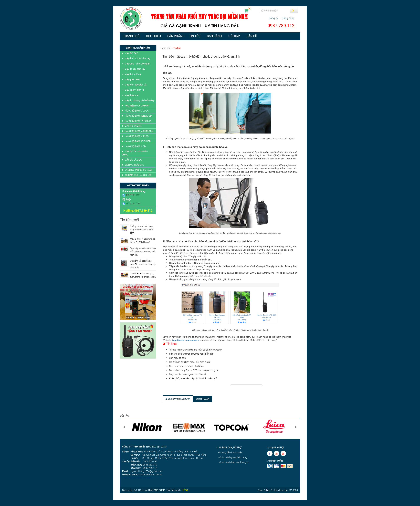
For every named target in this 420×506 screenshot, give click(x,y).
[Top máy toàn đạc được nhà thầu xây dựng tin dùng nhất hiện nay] (124, 249)
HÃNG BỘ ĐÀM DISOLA (136, 110)
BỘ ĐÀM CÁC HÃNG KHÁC (138, 174)
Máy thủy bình (132, 95)
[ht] (124, 203)
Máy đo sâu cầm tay (135, 68)
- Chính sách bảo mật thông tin (233, 462)
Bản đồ (251, 36)
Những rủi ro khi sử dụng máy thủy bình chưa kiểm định (141, 229)
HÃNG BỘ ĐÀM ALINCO (137, 136)
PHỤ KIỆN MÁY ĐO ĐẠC (137, 105)
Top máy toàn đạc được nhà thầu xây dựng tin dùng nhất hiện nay (143, 251)
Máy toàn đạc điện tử (135, 84)
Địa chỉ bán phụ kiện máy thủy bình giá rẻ (189, 361)
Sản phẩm (175, 36)
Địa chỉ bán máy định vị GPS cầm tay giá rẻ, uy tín (194, 370)
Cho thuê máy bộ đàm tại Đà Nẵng (186, 366)
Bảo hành (214, 36)
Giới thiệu (153, 36)
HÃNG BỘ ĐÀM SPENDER (138, 141)
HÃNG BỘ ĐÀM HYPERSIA (138, 120)
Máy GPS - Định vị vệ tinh (137, 63)
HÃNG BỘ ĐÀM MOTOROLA (139, 131)
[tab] (178, 398)
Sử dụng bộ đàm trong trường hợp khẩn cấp (191, 353)
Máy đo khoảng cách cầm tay (139, 100)
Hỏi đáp (234, 36)
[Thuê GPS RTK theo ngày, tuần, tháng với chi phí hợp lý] (124, 275)
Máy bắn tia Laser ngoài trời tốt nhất (187, 374)
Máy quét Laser (132, 79)
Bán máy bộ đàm (177, 357)
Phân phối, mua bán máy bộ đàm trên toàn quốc (193, 378)
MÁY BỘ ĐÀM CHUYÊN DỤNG (135, 153)
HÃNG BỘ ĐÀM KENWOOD (138, 115)
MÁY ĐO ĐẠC (131, 53)
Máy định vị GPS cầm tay (137, 58)
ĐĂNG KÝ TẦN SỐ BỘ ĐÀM (138, 169)
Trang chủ (131, 36)
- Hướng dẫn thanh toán (230, 452)
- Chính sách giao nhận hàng (232, 457)
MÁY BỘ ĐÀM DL (133, 125)
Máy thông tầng (133, 74)
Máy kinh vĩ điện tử (134, 89)
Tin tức (194, 36)
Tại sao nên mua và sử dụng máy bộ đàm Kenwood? (195, 349)
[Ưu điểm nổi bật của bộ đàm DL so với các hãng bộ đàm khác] (124, 262)
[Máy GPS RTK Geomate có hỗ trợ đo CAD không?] (124, 240)
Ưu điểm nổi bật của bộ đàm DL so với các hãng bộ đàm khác (142, 264)
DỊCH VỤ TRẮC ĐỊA (134, 164)
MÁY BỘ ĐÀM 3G (133, 159)
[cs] (124, 194)
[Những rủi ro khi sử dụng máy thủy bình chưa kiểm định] (124, 228)
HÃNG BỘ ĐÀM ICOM (135, 146)
